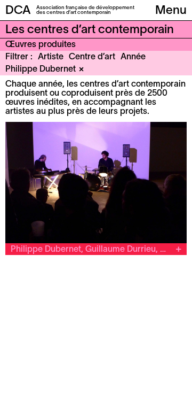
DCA (18, 10)
